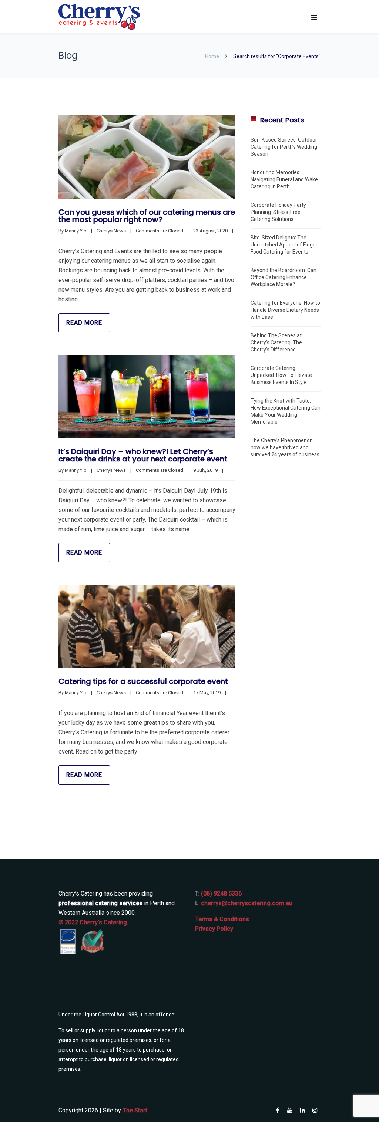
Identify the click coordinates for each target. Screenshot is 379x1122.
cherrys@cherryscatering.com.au (246, 903)
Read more (84, 322)
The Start (135, 1110)
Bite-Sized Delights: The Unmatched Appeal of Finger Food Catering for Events (284, 245)
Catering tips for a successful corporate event (143, 681)
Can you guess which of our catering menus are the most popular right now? (146, 216)
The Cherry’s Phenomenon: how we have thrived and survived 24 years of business (285, 447)
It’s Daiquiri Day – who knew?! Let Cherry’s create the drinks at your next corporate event (142, 455)
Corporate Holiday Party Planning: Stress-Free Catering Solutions (278, 212)
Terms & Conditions (222, 919)
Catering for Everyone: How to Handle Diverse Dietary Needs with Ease (285, 310)
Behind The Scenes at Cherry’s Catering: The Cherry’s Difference (276, 342)
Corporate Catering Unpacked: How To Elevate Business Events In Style (281, 375)
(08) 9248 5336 (221, 893)
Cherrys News (111, 231)
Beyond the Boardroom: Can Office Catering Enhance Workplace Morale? (283, 277)
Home (212, 56)
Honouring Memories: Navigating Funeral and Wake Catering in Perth (284, 179)
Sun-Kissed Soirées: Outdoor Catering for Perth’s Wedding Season (284, 147)
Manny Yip (76, 231)
